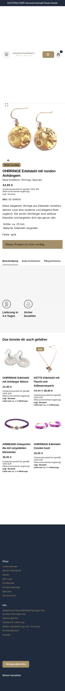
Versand (11, 194)
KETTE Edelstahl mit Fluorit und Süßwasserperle (46, 381)
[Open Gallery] (6, 105)
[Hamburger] (6, 54)
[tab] (10, 261)
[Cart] (58, 54)
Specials (37, 179)
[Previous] (8, 160)
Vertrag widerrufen (16, 664)
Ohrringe (26, 179)
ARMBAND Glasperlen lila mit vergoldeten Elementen (16, 448)
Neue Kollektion (11, 179)
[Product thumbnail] (16, 359)
